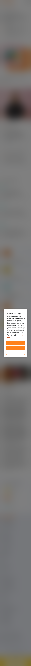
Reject (16, 348)
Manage (15, 353)
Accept (15, 343)
